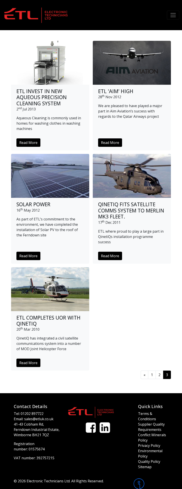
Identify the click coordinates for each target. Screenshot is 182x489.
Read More (28, 142)
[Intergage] (151, 483)
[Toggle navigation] (173, 15)
